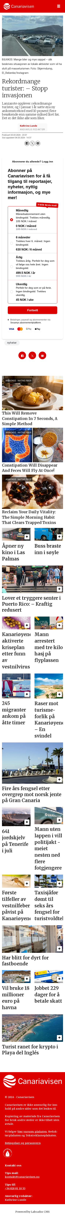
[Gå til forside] (18, 6)
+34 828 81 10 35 (15, 1188)
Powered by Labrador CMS (32, 1211)
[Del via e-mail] (37, 143)
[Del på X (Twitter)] (32, 143)
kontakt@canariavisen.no (22, 1176)
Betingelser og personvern (23, 1143)
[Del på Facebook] (26, 143)
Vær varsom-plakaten (32, 1131)
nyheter (12, 342)
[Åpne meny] (58, 6)
